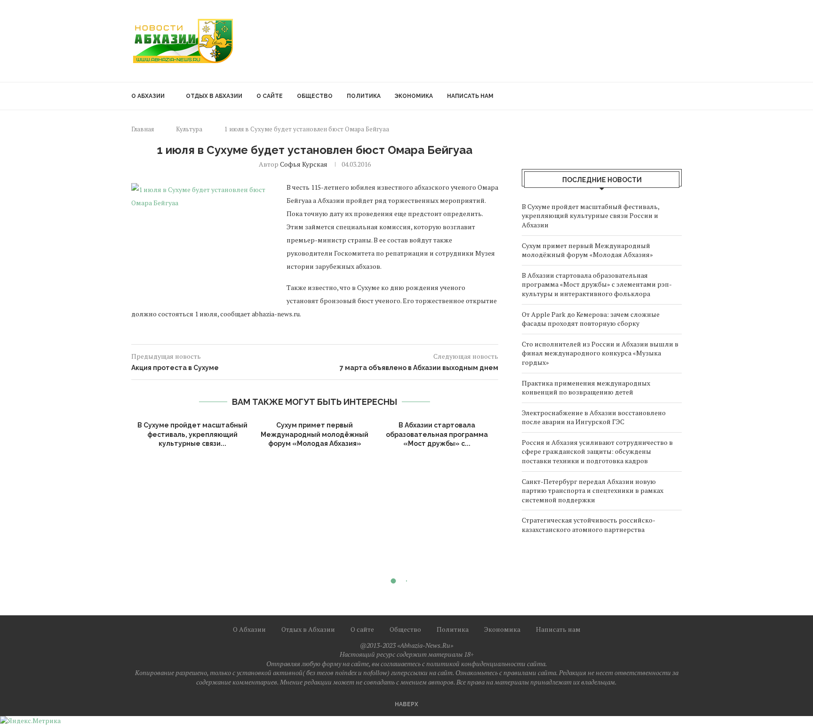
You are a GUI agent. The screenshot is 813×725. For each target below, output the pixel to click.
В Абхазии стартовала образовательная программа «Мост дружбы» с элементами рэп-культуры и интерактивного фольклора (597, 284)
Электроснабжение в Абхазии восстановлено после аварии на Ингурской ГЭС (594, 417)
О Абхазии (148, 96)
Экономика (414, 96)
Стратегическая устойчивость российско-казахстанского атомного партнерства (588, 525)
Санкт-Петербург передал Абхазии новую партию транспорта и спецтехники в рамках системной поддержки (592, 490)
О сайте (269, 96)
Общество (315, 96)
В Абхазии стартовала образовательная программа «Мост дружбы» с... (437, 434)
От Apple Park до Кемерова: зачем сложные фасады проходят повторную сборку (591, 319)
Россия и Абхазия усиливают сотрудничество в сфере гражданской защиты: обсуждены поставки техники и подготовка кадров (597, 451)
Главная (142, 129)
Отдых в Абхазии (214, 96)
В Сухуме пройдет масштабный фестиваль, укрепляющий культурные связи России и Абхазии (590, 215)
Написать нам (470, 96)
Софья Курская (303, 164)
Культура (189, 129)
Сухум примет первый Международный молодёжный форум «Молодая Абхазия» (314, 434)
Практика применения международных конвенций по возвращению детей (586, 388)
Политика (364, 96)
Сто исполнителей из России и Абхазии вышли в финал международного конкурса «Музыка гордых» (600, 353)
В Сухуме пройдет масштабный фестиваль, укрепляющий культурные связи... (192, 434)
